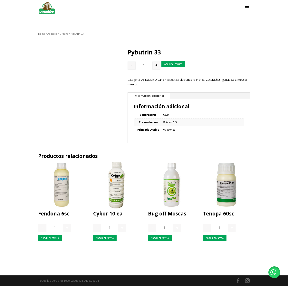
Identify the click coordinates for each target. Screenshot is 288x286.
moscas (242, 79)
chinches (198, 79)
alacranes (186, 79)
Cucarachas (213, 79)
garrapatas (229, 79)
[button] (274, 272)
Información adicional (149, 96)
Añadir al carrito (173, 64)
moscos (133, 84)
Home (41, 33)
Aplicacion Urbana (57, 33)
